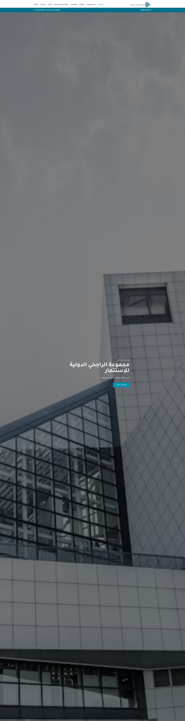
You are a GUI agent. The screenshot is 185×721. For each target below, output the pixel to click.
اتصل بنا (43, 4)
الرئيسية (101, 4)
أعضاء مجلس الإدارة (61, 4)
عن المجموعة (91, 4)
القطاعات (73, 4)
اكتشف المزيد (121, 385)
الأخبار (50, 4)
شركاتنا (81, 4)
